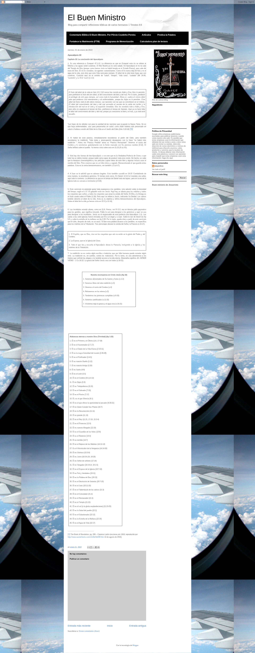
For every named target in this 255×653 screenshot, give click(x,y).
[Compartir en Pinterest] (98, 547)
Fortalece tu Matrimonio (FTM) (85, 41)
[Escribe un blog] (91, 547)
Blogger (135, 645)
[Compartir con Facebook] (96, 547)
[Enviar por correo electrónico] (88, 547)
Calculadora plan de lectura (154, 41)
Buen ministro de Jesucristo (165, 185)
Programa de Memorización (120, 41)
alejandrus (159, 166)
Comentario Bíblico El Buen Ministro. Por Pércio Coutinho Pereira (102, 35)
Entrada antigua (137, 625)
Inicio (110, 625)
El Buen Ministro (97, 17)
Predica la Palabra (166, 35)
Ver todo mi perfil (158, 169)
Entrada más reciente (79, 625)
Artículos (146, 35)
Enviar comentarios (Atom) (89, 631)
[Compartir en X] (93, 547)
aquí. (171, 158)
